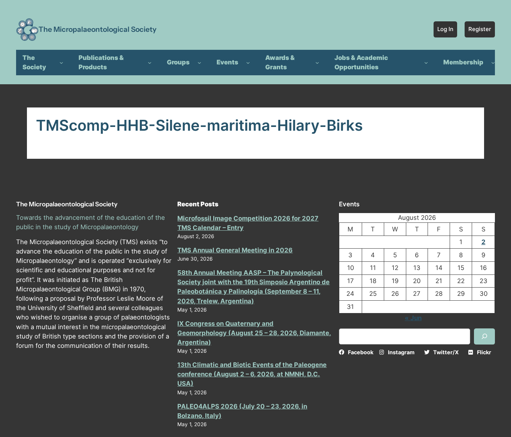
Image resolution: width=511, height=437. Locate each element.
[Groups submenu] (199, 62)
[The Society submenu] (61, 62)
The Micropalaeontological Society (97, 29)
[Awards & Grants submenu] (317, 62)
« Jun (413, 318)
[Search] (484, 336)
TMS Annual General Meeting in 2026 (235, 250)
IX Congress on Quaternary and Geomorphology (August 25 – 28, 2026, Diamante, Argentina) (254, 333)
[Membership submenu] (493, 62)
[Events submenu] (248, 62)
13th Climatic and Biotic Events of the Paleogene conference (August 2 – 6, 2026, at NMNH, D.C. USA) (252, 374)
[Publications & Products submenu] (150, 62)
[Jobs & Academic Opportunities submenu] (426, 62)
